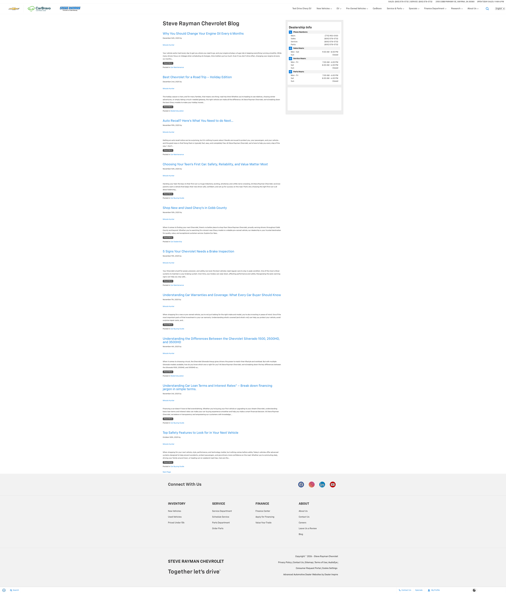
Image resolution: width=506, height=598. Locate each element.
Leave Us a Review (308, 529)
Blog (301, 534)
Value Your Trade (263, 523)
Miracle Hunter (168, 45)
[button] (487, 8)
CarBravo (377, 9)
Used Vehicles (175, 517)
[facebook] (301, 484)
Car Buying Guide (177, 198)
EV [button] (339, 9)
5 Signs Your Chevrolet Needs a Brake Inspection (198, 251)
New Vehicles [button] (323, 9)
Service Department (222, 511)
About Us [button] (471, 9)
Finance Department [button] (434, 9)
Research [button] (456, 9)
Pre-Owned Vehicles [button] (356, 9)
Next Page (167, 472)
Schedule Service (220, 517)
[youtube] (333, 484)
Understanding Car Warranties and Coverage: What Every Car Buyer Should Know (222, 295)
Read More (168, 63)
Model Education (177, 111)
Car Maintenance (177, 67)
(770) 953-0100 (331, 36)
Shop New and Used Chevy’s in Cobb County (195, 208)
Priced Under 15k (176, 523)
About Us (303, 511)
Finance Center (263, 511)
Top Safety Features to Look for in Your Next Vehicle (200, 432)
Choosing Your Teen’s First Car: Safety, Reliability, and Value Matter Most (215, 164)
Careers (302, 523)
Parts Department (221, 523)
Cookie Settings (329, 568)
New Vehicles (174, 511)
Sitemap (309, 563)
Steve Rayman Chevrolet (326, 556)
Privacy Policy (285, 563)
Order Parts (217, 529)
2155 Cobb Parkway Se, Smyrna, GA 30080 (455, 2)
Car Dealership (176, 242)
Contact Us (304, 517)
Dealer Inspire (331, 575)
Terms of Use (321, 563)
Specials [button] (413, 9)
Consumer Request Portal (308, 568)
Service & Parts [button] (394, 9)
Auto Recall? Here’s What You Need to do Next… (198, 120)
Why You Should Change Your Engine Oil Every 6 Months (203, 33)
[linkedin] (322, 484)
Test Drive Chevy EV (301, 9)
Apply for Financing (265, 517)
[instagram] (312, 484)
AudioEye (332, 563)
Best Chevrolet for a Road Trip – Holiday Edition (197, 77)
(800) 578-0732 (331, 39)
